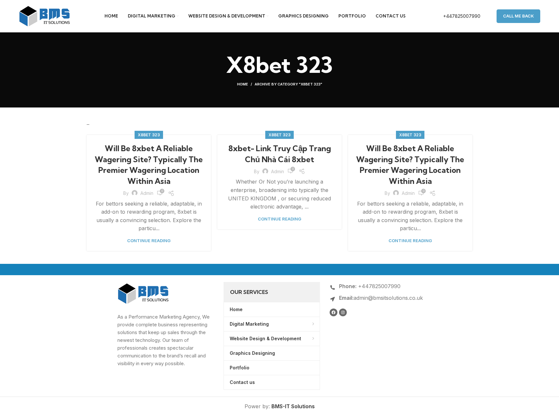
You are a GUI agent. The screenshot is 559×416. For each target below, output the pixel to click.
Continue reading (148, 241)
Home (242, 84)
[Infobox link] (455, 16)
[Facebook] (333, 312)
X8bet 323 (149, 134)
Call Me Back (518, 15)
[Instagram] (343, 312)
